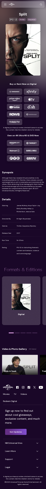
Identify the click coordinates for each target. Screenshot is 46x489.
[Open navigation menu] (5, 4)
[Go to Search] (41, 4)
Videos (23, 394)
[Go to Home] (12, 4)
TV (15, 394)
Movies (6, 394)
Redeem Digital (10, 401)
